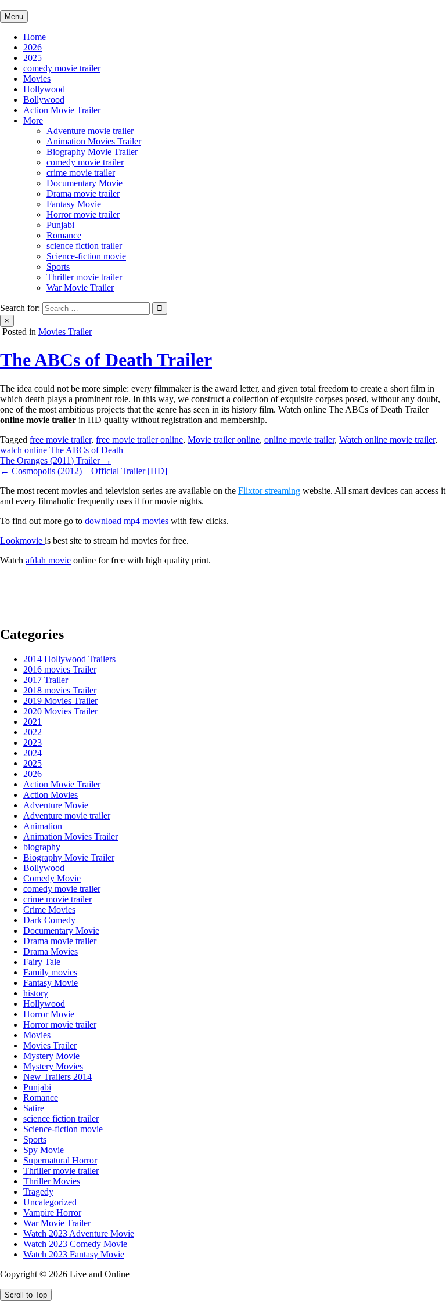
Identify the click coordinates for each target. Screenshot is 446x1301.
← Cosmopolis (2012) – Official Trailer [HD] (83, 471)
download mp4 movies (126, 521)
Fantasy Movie (73, 204)
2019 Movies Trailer (60, 701)
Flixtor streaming (269, 491)
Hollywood (44, 89)
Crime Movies (49, 910)
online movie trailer (299, 439)
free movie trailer (60, 439)
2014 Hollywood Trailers (69, 659)
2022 (32, 732)
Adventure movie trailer (90, 131)
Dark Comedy (49, 920)
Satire (33, 1108)
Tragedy (38, 1192)
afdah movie (48, 560)
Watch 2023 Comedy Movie (75, 1244)
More (33, 120)
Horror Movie (48, 1014)
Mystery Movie (51, 1056)
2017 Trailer (45, 680)
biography (41, 847)
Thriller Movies (51, 1181)
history (35, 993)
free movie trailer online (139, 439)
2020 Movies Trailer (60, 711)
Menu (14, 16)
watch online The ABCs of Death (61, 450)
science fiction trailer (84, 246)
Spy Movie (43, 1150)
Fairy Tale (41, 962)
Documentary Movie (84, 183)
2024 (32, 753)
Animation (42, 826)
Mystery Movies (53, 1066)
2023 (32, 742)
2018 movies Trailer (59, 690)
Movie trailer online (224, 439)
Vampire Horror (52, 1212)
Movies (37, 79)
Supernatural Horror (60, 1160)
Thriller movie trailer (84, 277)
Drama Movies (50, 951)
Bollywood (43, 99)
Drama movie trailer (83, 193)
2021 (32, 722)
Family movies (50, 972)
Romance (63, 235)
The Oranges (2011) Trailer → (56, 460)
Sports (58, 267)
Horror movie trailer (83, 214)
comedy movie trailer (61, 68)
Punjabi (60, 225)
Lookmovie (22, 540)
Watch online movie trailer (387, 439)
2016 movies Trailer (59, 669)
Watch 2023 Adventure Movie (78, 1233)
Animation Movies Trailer (93, 141)
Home (34, 37)
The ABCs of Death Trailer (106, 359)
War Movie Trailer (80, 287)
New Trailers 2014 (57, 1077)
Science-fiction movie (86, 256)
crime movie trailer (80, 173)
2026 (32, 47)
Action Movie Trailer (61, 110)
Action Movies (50, 795)
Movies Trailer (65, 332)
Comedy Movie (52, 878)
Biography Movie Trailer (92, 152)
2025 (32, 58)
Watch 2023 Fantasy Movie (73, 1254)
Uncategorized (50, 1202)
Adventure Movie (55, 805)
